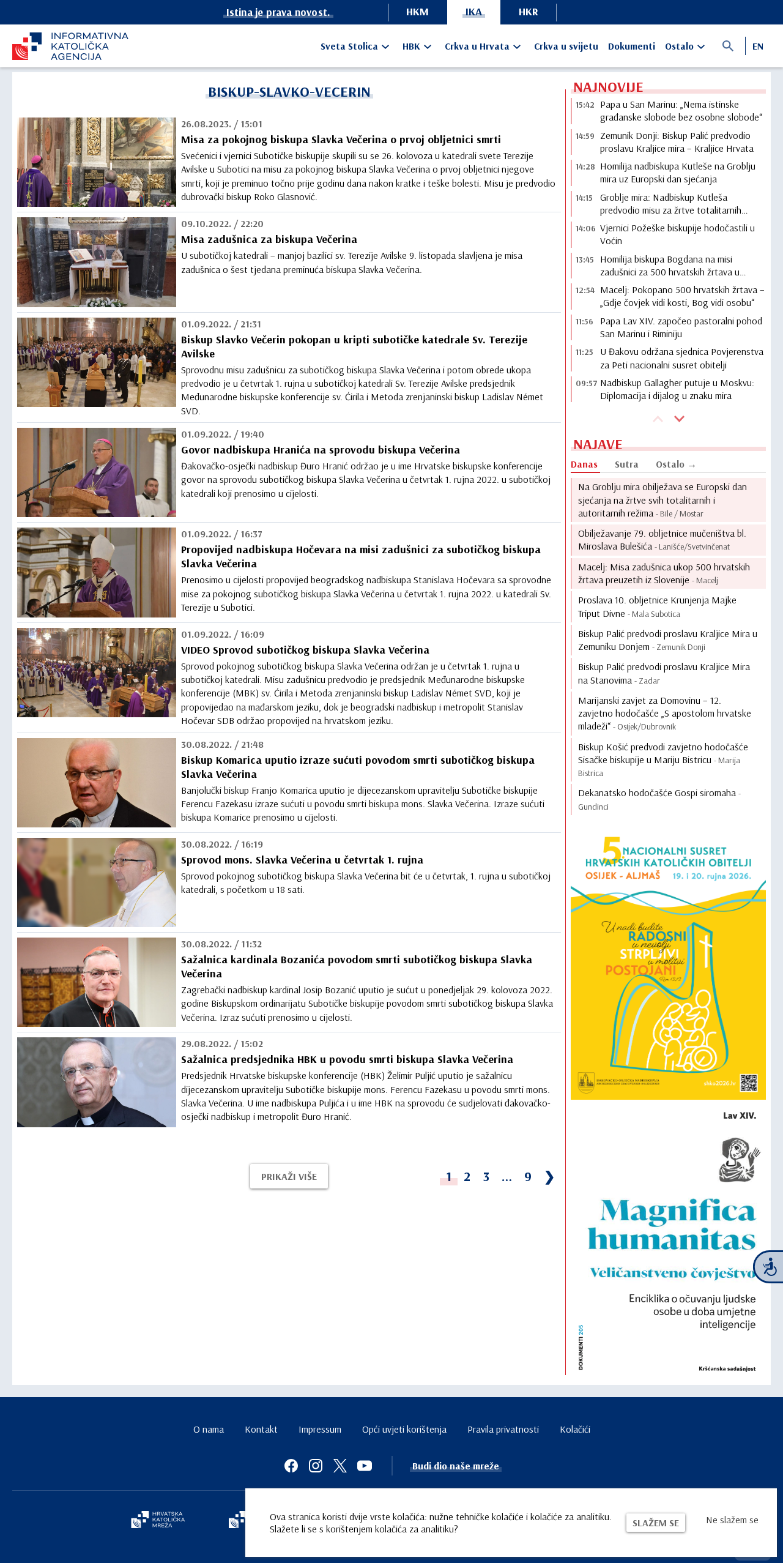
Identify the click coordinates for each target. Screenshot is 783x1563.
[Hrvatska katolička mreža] (158, 1521)
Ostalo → (676, 464)
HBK (411, 46)
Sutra (627, 464)
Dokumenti (631, 46)
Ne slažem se (732, 1519)
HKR (528, 11)
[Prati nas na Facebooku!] (291, 1465)
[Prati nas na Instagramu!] (315, 1465)
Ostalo (679, 46)
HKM (417, 11)
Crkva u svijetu (566, 46)
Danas (584, 464)
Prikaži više (289, 1176)
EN (757, 46)
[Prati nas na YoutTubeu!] (364, 1465)
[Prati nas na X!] (340, 1465)
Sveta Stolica (349, 46)
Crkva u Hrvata (477, 46)
